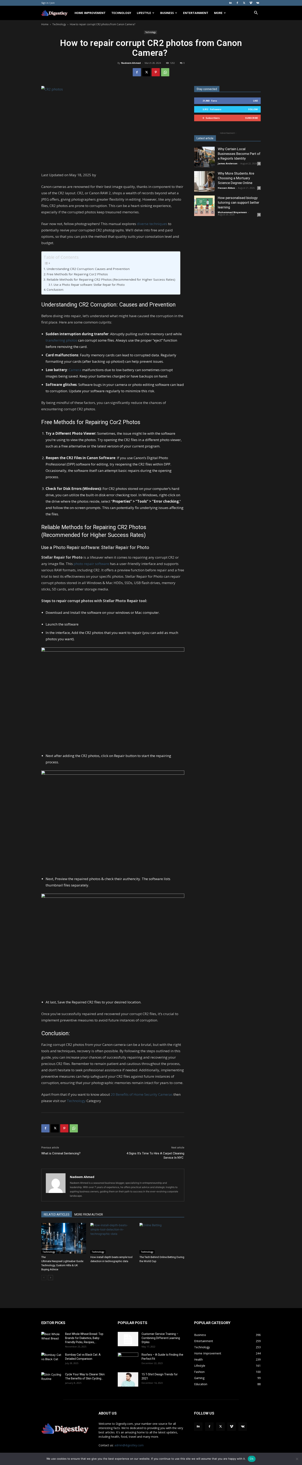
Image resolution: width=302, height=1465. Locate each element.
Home (44, 24)
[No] (297, 1459)
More (218, 13)
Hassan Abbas (226, 187)
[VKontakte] (258, 3)
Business (167, 13)
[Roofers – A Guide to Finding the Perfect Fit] (128, 1360)
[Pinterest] (156, 72)
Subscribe (251, 117)
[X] (244, 3)
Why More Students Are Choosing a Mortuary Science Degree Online (236, 178)
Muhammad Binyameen (232, 212)
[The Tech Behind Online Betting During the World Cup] (161, 1238)
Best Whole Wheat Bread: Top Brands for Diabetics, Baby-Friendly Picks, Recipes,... (84, 1338)
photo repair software (91, 563)
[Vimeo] (251, 3)
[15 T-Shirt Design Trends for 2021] (128, 1379)
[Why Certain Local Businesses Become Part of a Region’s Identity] (204, 157)
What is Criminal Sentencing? (61, 1153)
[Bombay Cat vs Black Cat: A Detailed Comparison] (51, 1360)
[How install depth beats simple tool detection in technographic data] (112, 1238)
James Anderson (227, 163)
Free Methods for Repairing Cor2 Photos (78, 274)
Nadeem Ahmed (131, 62)
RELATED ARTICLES (56, 1214)
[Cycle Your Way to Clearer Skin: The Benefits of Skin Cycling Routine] (51, 1379)
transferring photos (61, 340)
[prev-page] (43, 1277)
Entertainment (195, 13)
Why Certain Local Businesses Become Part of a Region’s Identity (239, 153)
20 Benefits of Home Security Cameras (142, 1094)
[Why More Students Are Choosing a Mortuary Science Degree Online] (204, 181)
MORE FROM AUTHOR (88, 1214)
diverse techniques (152, 223)
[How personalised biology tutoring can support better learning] (204, 206)
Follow (253, 109)
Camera (75, 369)
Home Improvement (90, 13)
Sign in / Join (48, 2)
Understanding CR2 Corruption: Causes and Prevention (88, 269)
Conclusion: (56, 289)
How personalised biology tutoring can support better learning (238, 202)
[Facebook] (237, 3)
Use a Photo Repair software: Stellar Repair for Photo (90, 285)
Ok (252, 1458)
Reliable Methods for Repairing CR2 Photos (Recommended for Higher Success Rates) (111, 279)
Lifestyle (144, 13)
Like (255, 100)
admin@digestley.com (129, 1445)
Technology (121, 13)
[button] (256, 13)
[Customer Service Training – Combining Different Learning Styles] (128, 1339)
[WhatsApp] (165, 72)
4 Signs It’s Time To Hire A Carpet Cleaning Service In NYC (155, 1156)
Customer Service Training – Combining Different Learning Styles (161, 1338)
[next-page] (50, 1277)
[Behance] (230, 3)
